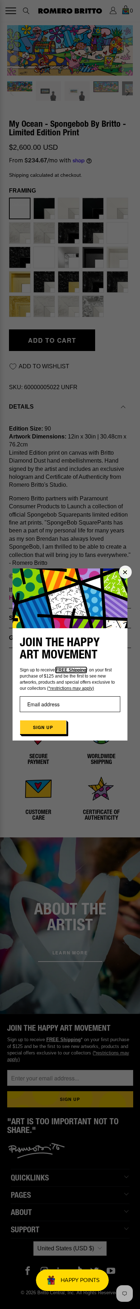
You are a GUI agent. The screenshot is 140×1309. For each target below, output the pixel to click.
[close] (125, 572)
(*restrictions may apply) (70, 688)
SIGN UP (43, 727)
